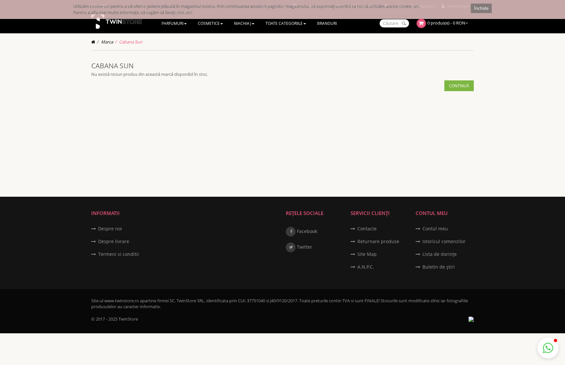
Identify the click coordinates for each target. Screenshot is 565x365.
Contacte (367, 228)
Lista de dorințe (439, 254)
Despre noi (110, 228)
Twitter (304, 247)
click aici (184, 12)
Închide (481, 8)
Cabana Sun (130, 42)
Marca (107, 42)
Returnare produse (378, 241)
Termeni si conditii (118, 254)
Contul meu (435, 228)
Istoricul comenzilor (444, 241)
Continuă (459, 86)
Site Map (367, 254)
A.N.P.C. (365, 267)
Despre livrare (113, 241)
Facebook (306, 231)
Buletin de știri (438, 267)
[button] (548, 348)
